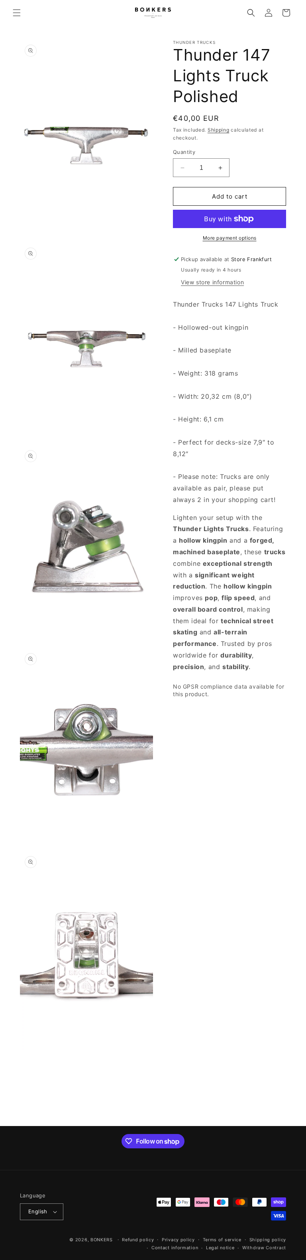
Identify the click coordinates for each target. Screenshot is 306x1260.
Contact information (174, 1247)
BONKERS (101, 1239)
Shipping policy (267, 1239)
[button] (17, 13)
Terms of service (222, 1239)
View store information (212, 282)
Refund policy (138, 1239)
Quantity (184, 152)
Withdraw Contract (264, 1247)
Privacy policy (178, 1239)
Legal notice (220, 1247)
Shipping (219, 130)
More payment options (230, 238)
